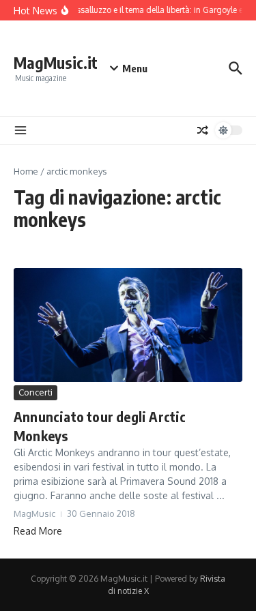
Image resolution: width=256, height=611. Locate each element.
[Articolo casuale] (202, 130)
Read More (38, 531)
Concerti (35, 392)
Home (26, 171)
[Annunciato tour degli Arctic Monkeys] (128, 325)
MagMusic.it (56, 62)
